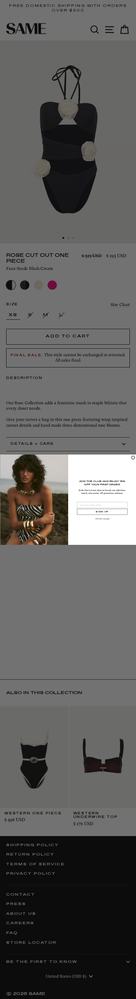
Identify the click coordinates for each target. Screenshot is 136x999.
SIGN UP (102, 511)
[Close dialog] (133, 457)
